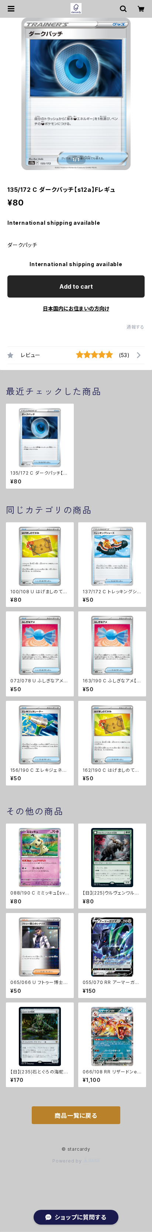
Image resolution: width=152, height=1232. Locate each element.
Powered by (67, 1161)
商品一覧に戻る (76, 1115)
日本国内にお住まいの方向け (76, 308)
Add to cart (76, 286)
